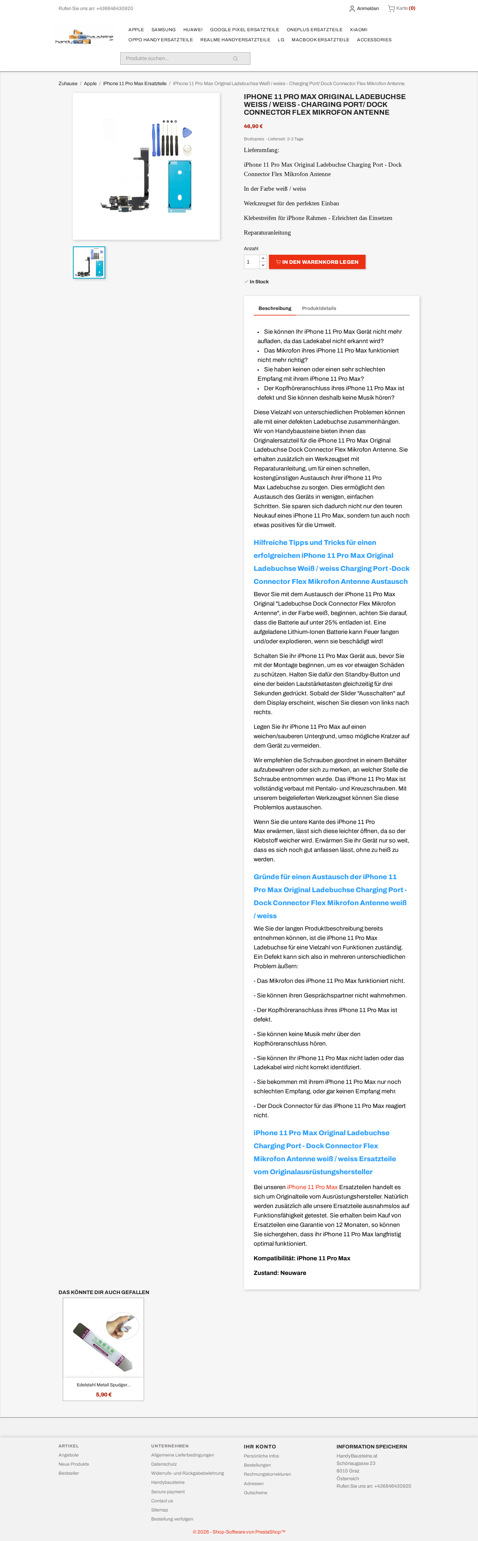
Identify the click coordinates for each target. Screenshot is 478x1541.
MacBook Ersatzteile (321, 39)
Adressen (254, 1483)
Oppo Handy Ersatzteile (160, 39)
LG (281, 39)
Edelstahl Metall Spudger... (104, 1384)
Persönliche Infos (261, 1456)
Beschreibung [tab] (275, 308)
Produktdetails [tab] (319, 308)
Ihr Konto (260, 1446)
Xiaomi (358, 29)
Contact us (162, 1500)
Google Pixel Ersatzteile (244, 29)
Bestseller (69, 1473)
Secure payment (168, 1491)
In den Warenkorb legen (320, 262)
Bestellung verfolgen (172, 1519)
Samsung (164, 29)
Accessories (374, 39)
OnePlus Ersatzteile (315, 29)
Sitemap (159, 1510)
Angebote (69, 1455)
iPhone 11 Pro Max (312, 1187)
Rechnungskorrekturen (267, 1474)
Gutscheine (255, 1492)
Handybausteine (168, 1482)
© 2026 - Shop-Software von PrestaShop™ (239, 1532)
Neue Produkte (74, 1464)
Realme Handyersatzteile (235, 39)
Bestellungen (257, 1465)
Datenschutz (164, 1464)
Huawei (193, 29)
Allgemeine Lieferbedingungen (182, 1455)
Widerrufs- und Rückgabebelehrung (187, 1473)
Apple (136, 29)
